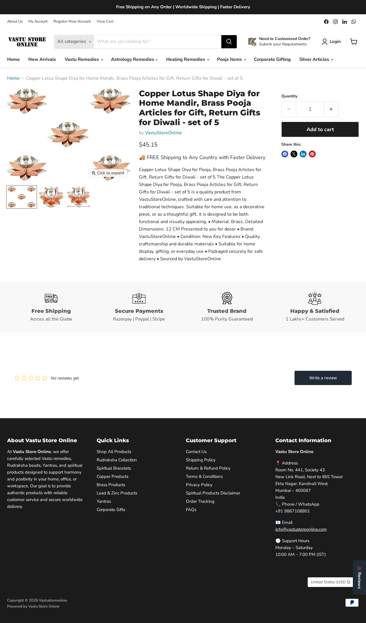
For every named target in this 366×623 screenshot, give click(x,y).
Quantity (289, 96)
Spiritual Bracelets (114, 468)
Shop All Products (114, 451)
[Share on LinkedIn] (303, 154)
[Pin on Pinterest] (312, 154)
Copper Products (112, 476)
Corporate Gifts (111, 509)
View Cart (105, 21)
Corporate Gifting (272, 59)
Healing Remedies (186, 59)
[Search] (229, 41)
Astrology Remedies (133, 59)
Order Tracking (200, 501)
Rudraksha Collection (117, 460)
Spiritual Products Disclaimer (213, 493)
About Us (15, 21)
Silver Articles (314, 59)
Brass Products (111, 485)
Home (13, 59)
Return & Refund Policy (208, 468)
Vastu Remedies (82, 59)
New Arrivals (42, 59)
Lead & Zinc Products (117, 493)
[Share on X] (294, 154)
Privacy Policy (199, 485)
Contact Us (196, 451)
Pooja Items (230, 59)
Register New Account (72, 21)
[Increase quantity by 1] (331, 109)
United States (330, 582)
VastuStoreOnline (163, 133)
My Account (38, 21)
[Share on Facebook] (284, 154)
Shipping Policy (201, 460)
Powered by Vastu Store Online (33, 606)
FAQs (191, 509)
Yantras (104, 501)
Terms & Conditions (204, 476)
